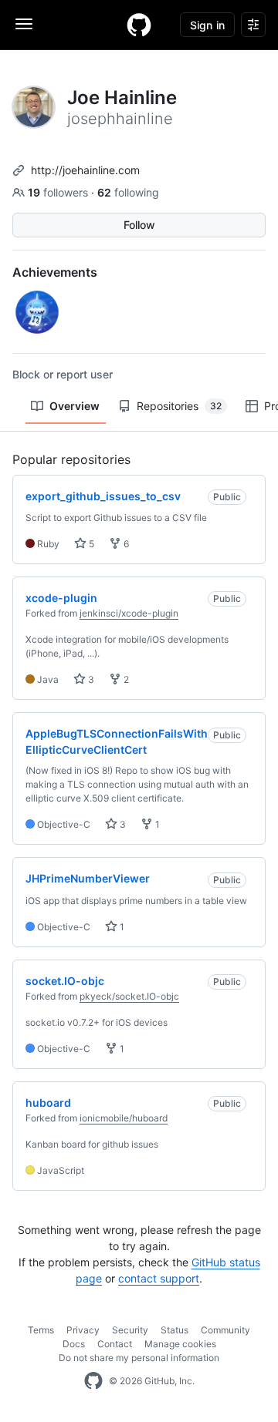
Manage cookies (180, 1344)
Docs (74, 1344)
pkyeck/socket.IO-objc (129, 996)
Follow (139, 224)
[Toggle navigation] (24, 23)
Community (225, 1330)
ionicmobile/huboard (124, 1118)
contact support (158, 1278)
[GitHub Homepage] (93, 1381)
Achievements (54, 272)
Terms (41, 1330)
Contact (114, 1344)
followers (59, 192)
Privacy (83, 1330)
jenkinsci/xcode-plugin (129, 613)
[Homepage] (139, 24)
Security (130, 1330)
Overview (74, 405)
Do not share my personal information (139, 1357)
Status (174, 1330)
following (128, 192)
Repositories (179, 405)
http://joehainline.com (85, 169)
